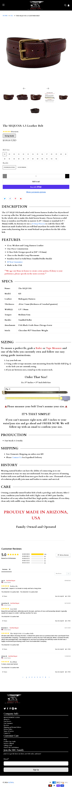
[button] (66, 596)
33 (28, 154)
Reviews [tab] (4, 569)
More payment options (36, 192)
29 (9, 154)
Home (5, 15)
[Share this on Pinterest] (15, 198)
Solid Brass (22, 167)
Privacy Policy (8, 729)
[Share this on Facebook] (10, 198)
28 (4, 154)
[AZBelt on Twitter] (5, 709)
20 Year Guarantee (15, 262)
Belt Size (6, 150)
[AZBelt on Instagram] (13, 709)
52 (47, 159)
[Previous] (24, 88)
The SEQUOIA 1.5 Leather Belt (10, 592)
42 (4, 159)
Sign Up (36, 769)
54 (51, 159)
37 (47, 154)
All (11, 15)
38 (51, 154)
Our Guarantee (8, 723)
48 (32, 159)
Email (6, 759)
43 (9, 159)
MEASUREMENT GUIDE (12, 717)
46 (23, 159)
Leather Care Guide (10, 741)
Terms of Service (9, 731)
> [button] (49, 677)
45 (18, 159)
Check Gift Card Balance (11, 747)
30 (14, 154)
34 (32, 154)
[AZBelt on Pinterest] (10, 709)
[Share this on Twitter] (5, 198)
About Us (6, 719)
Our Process (7, 721)
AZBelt (11, 782)
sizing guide (8, 355)
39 (56, 154)
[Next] (47, 88)
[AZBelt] (36, 5)
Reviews (6, 725)
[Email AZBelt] (16, 709)
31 (18, 154)
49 (37, 159)
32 (23, 154)
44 (14, 159)
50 (42, 159)
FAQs (5, 739)
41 (65, 154)
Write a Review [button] (64, 555)
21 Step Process (38, 223)
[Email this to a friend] (21, 198)
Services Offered (9, 743)
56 (56, 159)
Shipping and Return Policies (12, 727)
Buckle (5, 163)
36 (42, 154)
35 (37, 154)
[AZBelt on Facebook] (7, 709)
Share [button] (5, 596)
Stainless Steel (9, 167)
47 (28, 159)
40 (61, 154)
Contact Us (17, 457)
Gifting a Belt (8, 745)
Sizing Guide (9, 136)
